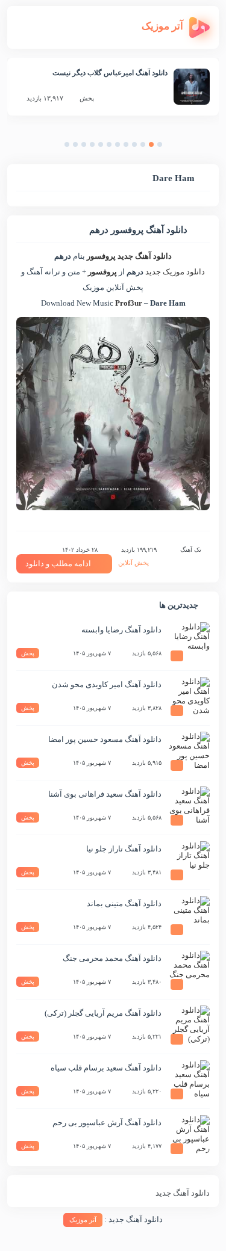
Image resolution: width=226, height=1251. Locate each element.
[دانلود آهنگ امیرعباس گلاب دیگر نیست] (192, 87)
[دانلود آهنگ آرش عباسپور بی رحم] (189, 1136)
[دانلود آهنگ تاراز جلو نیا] (189, 862)
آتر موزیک (82, 1219)
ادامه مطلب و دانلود (58, 563)
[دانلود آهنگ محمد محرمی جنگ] (189, 972)
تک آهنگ (190, 549)
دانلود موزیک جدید (175, 271)
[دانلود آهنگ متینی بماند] (189, 917)
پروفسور (101, 256)
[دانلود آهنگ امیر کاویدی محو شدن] (189, 698)
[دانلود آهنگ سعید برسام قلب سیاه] (189, 1081)
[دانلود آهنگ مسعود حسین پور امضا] (189, 753)
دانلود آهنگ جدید (145, 256)
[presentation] (172, 147)
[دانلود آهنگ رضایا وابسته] (189, 643)
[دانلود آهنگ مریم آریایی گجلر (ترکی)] (189, 1026)
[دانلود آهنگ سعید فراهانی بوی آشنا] (189, 807)
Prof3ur (128, 302)
